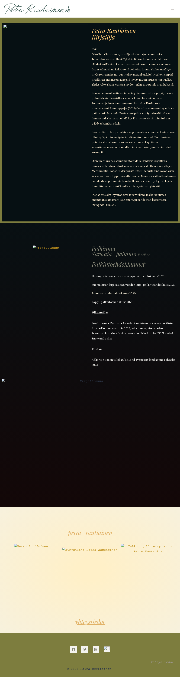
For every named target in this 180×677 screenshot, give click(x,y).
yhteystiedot (90, 621)
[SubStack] (107, 649)
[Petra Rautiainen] (37, 9)
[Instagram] (96, 649)
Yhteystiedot (162, 662)
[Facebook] (73, 649)
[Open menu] (172, 8)
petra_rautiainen (90, 533)
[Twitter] (84, 649)
